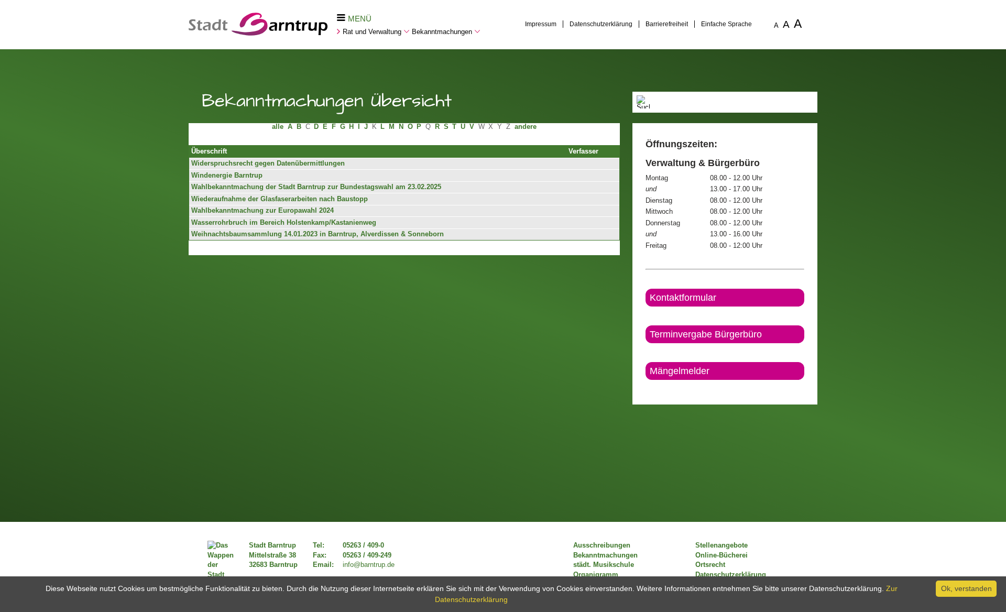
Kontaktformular (683, 297)
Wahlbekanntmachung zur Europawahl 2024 (262, 210)
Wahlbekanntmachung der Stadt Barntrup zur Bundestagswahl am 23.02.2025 (316, 187)
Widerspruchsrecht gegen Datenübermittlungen (268, 163)
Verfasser (583, 151)
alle (277, 126)
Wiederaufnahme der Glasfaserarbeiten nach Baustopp (279, 199)
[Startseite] (258, 33)
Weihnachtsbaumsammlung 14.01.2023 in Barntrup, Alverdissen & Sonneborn (317, 234)
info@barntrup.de (369, 565)
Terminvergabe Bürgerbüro (706, 334)
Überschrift (209, 151)
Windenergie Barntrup (227, 175)
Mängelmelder (679, 371)
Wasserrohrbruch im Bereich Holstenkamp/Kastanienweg (283, 222)
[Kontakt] (646, 389)
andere (526, 126)
